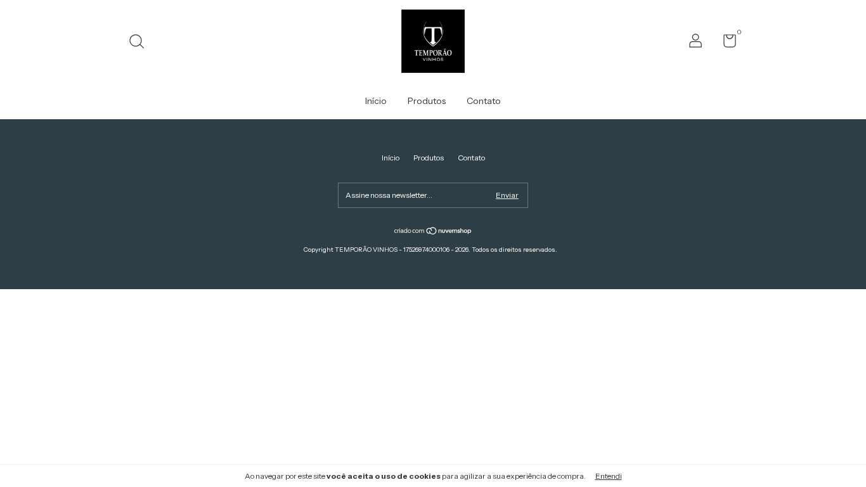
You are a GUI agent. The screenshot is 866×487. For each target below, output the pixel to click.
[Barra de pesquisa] (141, 43)
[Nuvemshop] (433, 232)
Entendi (608, 476)
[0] (725, 43)
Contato (484, 101)
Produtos (427, 101)
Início (376, 101)
